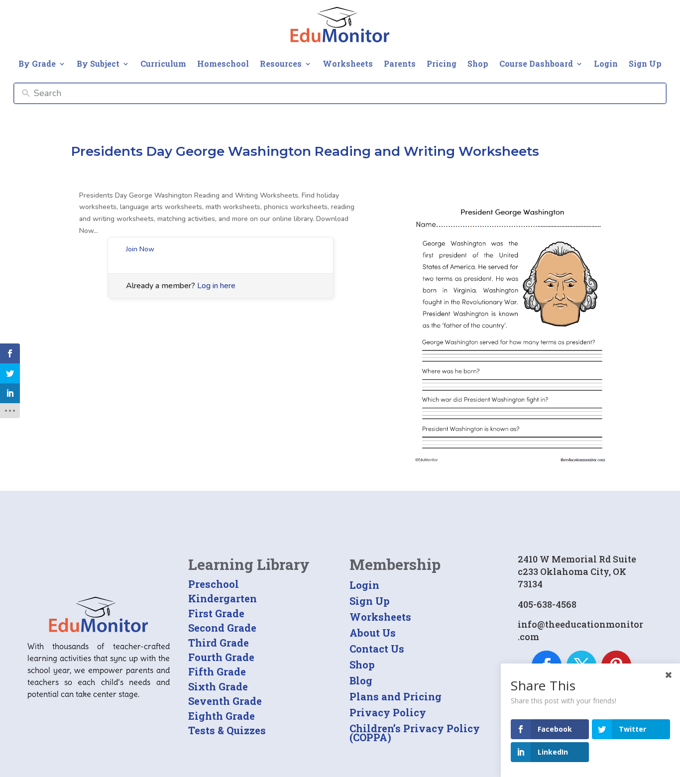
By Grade (37, 63)
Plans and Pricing (395, 696)
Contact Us (376, 648)
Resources (281, 63)
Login (606, 63)
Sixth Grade (218, 686)
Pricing (441, 63)
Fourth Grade (221, 657)
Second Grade (222, 627)
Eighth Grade (221, 715)
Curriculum (163, 63)
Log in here (216, 285)
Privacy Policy (387, 712)
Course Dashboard (536, 63)
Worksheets (348, 63)
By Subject (98, 63)
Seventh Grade (225, 700)
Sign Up (645, 63)
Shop (477, 63)
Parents (400, 63)
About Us (372, 632)
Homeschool (223, 63)
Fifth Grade (217, 671)
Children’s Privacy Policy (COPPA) (414, 733)
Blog (360, 680)
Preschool (213, 583)
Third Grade (218, 642)
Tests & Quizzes (227, 730)
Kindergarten (222, 598)
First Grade (216, 613)
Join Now (140, 249)
